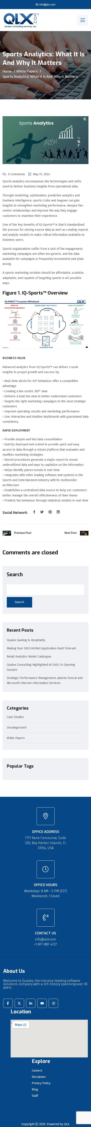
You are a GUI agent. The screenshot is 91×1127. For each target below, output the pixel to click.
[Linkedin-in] (31, 1003)
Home (7, 71)
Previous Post (23, 533)
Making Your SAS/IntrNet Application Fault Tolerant (41, 648)
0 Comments (16, 174)
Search (15, 574)
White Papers (27, 71)
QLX (66, 1124)
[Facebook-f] (8, 1003)
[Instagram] (53, 1003)
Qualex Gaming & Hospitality (26, 640)
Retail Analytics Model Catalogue (29, 656)
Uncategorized (16, 727)
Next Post (71, 533)
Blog (35, 1089)
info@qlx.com (47, 4)
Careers (37, 1070)
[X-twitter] (19, 1003)
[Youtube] (42, 1003)
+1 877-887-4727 (45, 944)
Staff (35, 1095)
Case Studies (15, 717)
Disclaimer (39, 1077)
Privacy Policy (41, 1083)
